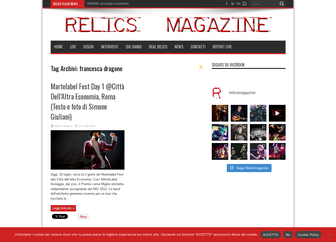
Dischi (88, 47)
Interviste (109, 47)
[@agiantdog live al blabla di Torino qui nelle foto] (258, 132)
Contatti (198, 47)
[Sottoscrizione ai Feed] (201, 67)
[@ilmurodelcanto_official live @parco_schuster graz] (239, 151)
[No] (329, 234)
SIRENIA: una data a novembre (108, 3)
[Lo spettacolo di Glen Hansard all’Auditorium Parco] (239, 113)
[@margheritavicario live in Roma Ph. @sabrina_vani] (239, 132)
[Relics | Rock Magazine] (168, 28)
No (288, 235)
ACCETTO (270, 235)
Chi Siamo (134, 47)
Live (73, 47)
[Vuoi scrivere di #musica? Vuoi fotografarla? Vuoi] (277, 113)
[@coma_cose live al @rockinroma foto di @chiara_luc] (258, 151)
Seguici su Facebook (228, 65)
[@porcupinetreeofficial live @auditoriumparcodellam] (277, 151)
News (179, 47)
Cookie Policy (308, 235)
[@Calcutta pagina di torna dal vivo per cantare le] (220, 132)
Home (58, 47)
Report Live (222, 47)
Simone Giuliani (63, 126)
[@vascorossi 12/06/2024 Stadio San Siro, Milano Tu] (258, 113)
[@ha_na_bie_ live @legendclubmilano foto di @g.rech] (277, 132)
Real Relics (158, 47)
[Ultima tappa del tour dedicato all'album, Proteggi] (220, 113)
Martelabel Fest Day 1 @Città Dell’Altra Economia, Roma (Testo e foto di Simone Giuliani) (87, 101)
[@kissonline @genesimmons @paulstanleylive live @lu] (220, 151)
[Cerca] (282, 3)
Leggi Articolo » (63, 208)
